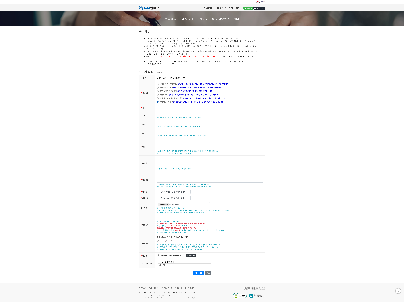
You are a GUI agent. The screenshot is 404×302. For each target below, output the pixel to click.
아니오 (170, 240)
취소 (208, 273)
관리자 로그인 (189, 288)
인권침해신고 (189, 94)
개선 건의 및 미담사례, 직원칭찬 (193, 98)
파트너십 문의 (153, 288)
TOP (398, 291)
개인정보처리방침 (167, 288)
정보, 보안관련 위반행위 (186, 91)
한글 (258, 2)
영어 (263, 2)
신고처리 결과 (207, 8)
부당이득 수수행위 (190, 87)
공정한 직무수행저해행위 (194, 84)
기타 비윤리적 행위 (192, 101)
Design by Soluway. (194, 298)
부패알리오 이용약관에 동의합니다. (172, 255)
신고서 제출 (198, 273)
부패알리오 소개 (220, 8)
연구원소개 (142, 288)
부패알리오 (179, 288)
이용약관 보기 (191, 256)
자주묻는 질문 (234, 8)
